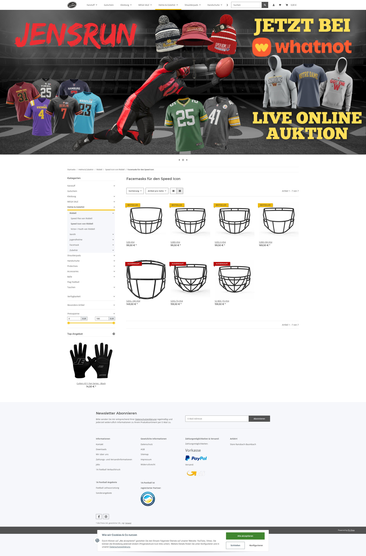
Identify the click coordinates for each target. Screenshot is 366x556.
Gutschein (72, 191)
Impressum (146, 459)
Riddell (73, 213)
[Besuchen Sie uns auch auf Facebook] (99, 516)
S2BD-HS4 (175, 242)
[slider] (68, 323)
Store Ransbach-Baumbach (243, 444)
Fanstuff (71, 185)
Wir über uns (102, 454)
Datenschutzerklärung (146, 419)
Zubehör (74, 250)
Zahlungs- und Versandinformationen (114, 459)
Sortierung (134, 191)
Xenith (73, 234)
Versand (128, 523)
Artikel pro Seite (156, 191)
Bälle (69, 276)
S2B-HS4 (130, 242)
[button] (273, 5)
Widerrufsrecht (148, 464)
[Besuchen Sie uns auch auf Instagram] (106, 516)
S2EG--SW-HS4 (133, 301)
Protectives (72, 266)
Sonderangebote (104, 493)
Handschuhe (73, 260)
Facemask (74, 245)
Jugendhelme (76, 239)
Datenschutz (147, 444)
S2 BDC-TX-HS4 (222, 301)
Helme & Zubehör (75, 207)
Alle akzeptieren (245, 536)
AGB (143, 449)
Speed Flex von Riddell (81, 218)
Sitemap (145, 454)
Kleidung (71, 196)
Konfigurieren (256, 545)
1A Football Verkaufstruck (108, 469)
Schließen (235, 545)
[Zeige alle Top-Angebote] (114, 334)
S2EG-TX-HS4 (177, 301)
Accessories (72, 271)
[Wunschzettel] (280, 5)
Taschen (71, 287)
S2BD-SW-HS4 (265, 242)
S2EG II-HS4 (220, 242)
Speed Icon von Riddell (82, 223)
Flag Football (73, 282)
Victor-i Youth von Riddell (83, 229)
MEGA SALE (72, 201)
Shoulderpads (74, 255)
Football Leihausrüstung (107, 487)
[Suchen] (265, 5)
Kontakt (99, 444)
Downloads (101, 449)
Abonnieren (259, 418)
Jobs (98, 464)
